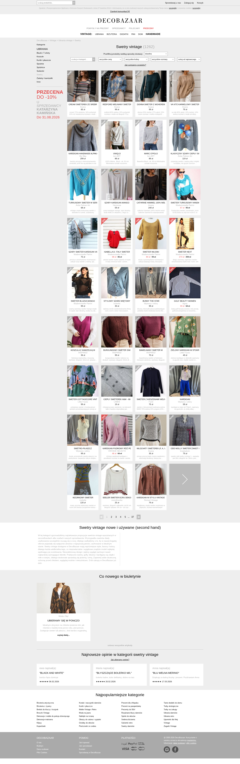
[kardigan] (185, 381)
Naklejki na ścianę (86, 716)
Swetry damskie (127, 726)
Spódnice (41, 67)
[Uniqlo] (116, 135)
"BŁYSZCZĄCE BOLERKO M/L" (114, 673)
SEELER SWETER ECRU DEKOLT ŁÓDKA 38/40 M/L (126, 497)
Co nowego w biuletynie (120, 576)
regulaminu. (191, 740)
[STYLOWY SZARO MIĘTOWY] (116, 282)
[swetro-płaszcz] (82, 430)
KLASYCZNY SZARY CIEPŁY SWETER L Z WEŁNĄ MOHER (197, 153)
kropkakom (185, 451)
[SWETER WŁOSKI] (151, 233)
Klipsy (39, 723)
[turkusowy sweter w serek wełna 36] (82, 184)
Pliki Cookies (42, 753)
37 (132, 517)
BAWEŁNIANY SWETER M (151, 350)
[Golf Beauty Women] (185, 282)
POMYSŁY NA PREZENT (98, 28)
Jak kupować (84, 743)
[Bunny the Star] (151, 282)
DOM (140, 34)
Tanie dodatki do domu (173, 703)
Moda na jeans (85, 713)
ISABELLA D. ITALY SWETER (117, 252)
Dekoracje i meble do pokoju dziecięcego (53, 716)
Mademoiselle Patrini (185, 205)
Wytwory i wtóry (151, 303)
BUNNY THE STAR (151, 301)
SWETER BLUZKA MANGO (83, 301)
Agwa (184, 303)
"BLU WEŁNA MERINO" (165, 673)
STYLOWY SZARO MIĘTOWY (117, 301)
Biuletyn (40, 746)
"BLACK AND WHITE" (51, 673)
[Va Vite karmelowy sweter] (185, 86)
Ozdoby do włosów (86, 723)
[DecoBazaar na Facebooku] (175, 749)
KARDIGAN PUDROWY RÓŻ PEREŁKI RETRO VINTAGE (128, 448)
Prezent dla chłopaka (129, 703)
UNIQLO (117, 153)
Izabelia (116, 303)
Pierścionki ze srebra (87, 726)
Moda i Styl (63, 616)
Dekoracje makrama (45, 719)
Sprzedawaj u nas (173, 3)
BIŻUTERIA (112, 34)
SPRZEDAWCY (119, 28)
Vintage (167, 723)
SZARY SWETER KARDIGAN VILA (84, 252)
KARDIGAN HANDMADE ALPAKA (83, 153)
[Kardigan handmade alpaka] (82, 135)
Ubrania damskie (170, 713)
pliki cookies (191, 743)
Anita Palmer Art (185, 156)
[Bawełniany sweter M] (151, 331)
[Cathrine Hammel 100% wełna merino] (151, 184)
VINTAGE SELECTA (117, 451)
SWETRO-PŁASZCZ (83, 448)
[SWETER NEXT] (185, 233)
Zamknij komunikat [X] (120, 11)
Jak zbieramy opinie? (120, 659)
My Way (82, 156)
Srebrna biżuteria (128, 719)
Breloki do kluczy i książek (47, 709)
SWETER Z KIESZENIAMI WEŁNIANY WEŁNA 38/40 (160, 399)
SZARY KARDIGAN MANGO (116, 203)
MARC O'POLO (151, 153)
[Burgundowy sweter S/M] (116, 331)
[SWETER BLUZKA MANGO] (82, 282)
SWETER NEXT (185, 252)
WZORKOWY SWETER (83, 497)
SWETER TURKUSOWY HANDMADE (187, 203)
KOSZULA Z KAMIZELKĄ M (83, 350)
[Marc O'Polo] (151, 135)
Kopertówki (41, 726)
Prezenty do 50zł (128, 709)
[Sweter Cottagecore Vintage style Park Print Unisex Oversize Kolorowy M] (82, 381)
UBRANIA (99, 34)
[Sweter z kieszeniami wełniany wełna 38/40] (151, 381)
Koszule (40, 56)
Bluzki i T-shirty (43, 53)
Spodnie (40, 64)
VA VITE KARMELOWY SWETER (185, 104)
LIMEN (117, 402)
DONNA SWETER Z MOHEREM (151, 104)
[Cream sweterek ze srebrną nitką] (82, 86)
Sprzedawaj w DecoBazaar (90, 753)
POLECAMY (134, 28)
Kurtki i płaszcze (44, 60)
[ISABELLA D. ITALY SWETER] (116, 233)
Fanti (151, 402)
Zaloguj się (189, 3)
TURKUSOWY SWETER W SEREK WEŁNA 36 (89, 203)
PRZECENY (148, 28)
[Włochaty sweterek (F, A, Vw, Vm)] (151, 430)
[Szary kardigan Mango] (116, 184)
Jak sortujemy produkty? (135, 65)
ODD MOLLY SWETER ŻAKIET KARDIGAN (190, 448)
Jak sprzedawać (85, 746)
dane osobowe (179, 743)
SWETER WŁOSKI (151, 252)
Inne (39, 82)
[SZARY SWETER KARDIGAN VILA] (82, 233)
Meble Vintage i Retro (87, 709)
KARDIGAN (185, 399)
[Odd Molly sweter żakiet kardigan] (185, 430)
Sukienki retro (126, 723)
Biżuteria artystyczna (45, 703)
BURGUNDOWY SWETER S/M (116, 350)
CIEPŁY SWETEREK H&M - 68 (116, 399)
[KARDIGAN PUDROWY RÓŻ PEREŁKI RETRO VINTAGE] (116, 430)
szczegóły (173, 8)
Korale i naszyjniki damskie (90, 703)
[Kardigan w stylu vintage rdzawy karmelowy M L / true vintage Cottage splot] (151, 479)
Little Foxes (185, 353)
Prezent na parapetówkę (131, 706)
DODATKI (124, 34)
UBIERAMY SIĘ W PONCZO (63, 620)
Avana (83, 107)
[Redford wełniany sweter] (116, 86)
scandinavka (116, 500)
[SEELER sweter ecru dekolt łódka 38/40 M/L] (116, 479)
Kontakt (82, 749)
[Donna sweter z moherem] (151, 86)
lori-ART (117, 156)
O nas (39, 743)
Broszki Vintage (43, 713)
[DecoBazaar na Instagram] (167, 749)
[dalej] (185, 479)
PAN (133, 34)
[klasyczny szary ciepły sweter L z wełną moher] (185, 135)
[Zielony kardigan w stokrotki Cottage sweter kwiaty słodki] (185, 331)
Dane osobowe (42, 749)
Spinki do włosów (128, 716)
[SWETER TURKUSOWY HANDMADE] (185, 184)
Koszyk (200, 3)
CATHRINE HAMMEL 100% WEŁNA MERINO (156, 203)
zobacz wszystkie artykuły (120, 645)
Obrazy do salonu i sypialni (90, 719)
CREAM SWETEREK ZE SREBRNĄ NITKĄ (87, 104)
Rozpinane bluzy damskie (131, 713)
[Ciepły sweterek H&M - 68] (116, 381)
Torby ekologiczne (171, 706)
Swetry (40, 74)
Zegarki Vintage (170, 726)
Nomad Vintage (151, 500)
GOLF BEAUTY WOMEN (185, 301)
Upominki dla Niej (171, 719)
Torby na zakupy (170, 709)
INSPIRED (82, 353)
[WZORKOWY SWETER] (82, 479)
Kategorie (41, 44)
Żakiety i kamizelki (45, 78)
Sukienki (40, 71)
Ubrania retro (169, 716)
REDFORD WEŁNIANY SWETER (117, 104)
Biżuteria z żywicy (44, 706)
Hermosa (117, 205)
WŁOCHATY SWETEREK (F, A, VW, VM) (154, 448)
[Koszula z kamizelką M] (82, 331)
